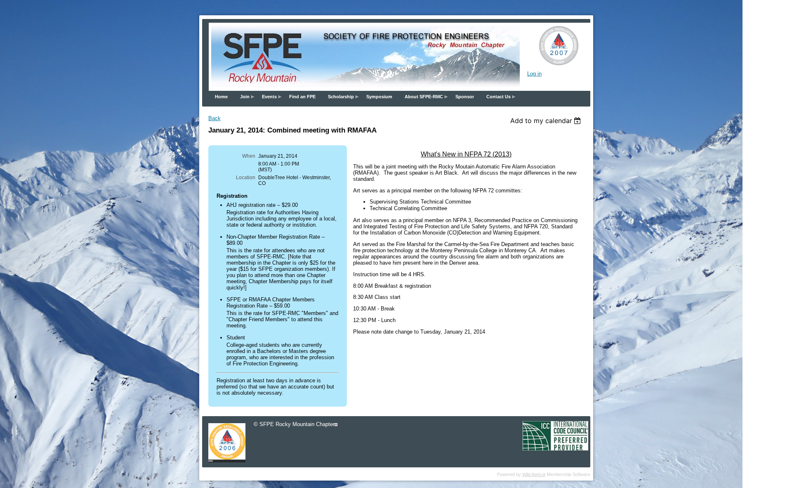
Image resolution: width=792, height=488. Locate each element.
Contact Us (498, 96)
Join (245, 96)
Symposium (379, 96)
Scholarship (341, 96)
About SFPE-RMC (424, 96)
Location (245, 177)
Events (269, 96)
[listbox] (546, 121)
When (248, 156)
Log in (534, 74)
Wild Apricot (533, 474)
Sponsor (464, 96)
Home (221, 96)
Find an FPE (302, 96)
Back (214, 118)
